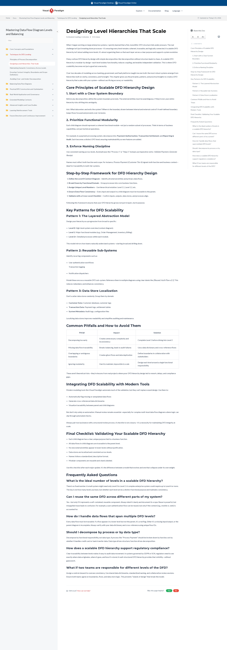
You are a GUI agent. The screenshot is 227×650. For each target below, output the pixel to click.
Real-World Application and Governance (24, 94)
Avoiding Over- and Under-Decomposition (25, 79)
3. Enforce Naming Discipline (202, 67)
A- (193, 36)
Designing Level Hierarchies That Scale (24, 64)
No (176, 591)
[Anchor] (156, 87)
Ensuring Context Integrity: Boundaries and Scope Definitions (28, 73)
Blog (167, 11)
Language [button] (176, 11)
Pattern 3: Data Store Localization (204, 95)
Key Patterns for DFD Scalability (202, 79)
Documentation (154, 11)
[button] (143, 10)
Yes (169, 591)
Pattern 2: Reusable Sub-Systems (204, 91)
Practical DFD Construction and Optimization (26, 89)
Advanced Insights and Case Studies (23, 105)
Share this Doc (199, 30)
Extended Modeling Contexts (21, 100)
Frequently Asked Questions (201, 122)
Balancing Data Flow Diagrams (21, 84)
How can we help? (83, 591)
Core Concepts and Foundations (22, 49)
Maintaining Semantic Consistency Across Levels (28, 68)
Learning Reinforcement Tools (21, 110)
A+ (203, 36)
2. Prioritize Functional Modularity (204, 63)
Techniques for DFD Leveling (20, 54)
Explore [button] (139, 11)
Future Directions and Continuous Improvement (27, 116)
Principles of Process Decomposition (23, 59)
